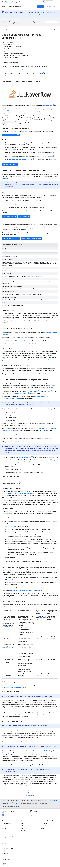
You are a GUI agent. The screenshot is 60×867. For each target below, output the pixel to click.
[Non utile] (57, 29)
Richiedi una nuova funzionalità (30, 238)
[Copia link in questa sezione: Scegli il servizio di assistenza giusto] (33, 329)
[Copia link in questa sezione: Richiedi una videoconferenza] (24, 721)
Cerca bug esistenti (8, 216)
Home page (4, 29)
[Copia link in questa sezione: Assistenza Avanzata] (18, 348)
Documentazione (31, 29)
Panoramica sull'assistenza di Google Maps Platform (20, 493)
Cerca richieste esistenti (10, 238)
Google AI (4, 850)
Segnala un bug (23, 216)
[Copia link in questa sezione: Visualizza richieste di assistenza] (22, 488)
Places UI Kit (8, 12)
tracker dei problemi (37, 73)
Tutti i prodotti (5, 853)
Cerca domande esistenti (10, 135)
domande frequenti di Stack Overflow (21, 159)
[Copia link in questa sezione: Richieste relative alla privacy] (20, 682)
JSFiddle (50, 156)
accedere (4, 111)
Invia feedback (52, 35)
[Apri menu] (2, 2)
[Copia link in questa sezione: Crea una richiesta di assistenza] (26, 435)
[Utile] (54, 29)
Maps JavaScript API (15, 7)
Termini (4, 859)
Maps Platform (19, 2)
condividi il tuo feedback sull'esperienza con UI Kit (26, 15)
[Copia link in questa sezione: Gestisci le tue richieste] (20, 477)
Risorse (17, 30)
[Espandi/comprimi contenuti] (13, 42)
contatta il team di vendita (37, 374)
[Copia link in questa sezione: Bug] (5, 192)
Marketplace (40, 450)
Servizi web (24, 831)
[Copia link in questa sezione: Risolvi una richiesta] (15, 508)
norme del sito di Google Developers (10, 803)
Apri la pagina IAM (10, 526)
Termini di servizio (45, 831)
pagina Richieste (25, 491)
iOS (22, 826)
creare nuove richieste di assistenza (43, 396)
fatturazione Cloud (47, 388)
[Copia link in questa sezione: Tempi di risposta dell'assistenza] (26, 602)
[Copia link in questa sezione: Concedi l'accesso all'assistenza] (26, 518)
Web (3, 7)
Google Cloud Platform (7, 848)
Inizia (40, 6)
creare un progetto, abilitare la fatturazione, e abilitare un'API (25, 590)
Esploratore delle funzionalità (9, 826)
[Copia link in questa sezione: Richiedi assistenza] (19, 63)
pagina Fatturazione (40, 448)
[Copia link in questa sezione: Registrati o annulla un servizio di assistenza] (34, 365)
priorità (7, 265)
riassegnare (18, 398)
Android (23, 823)
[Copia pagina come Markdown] (20, 38)
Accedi (56, 1)
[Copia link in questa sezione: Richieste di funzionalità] (17, 221)
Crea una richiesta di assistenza (22, 457)
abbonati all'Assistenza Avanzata (48, 746)
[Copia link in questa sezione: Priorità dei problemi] (15, 310)
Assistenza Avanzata (15, 182)
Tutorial (4, 828)
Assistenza (43, 828)
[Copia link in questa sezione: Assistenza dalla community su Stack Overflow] (43, 82)
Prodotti (11, 29)
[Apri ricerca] (41, 2)
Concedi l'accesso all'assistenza (47, 428)
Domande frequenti (7, 823)
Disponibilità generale (7, 626)
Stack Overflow (20, 70)
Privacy (9, 859)
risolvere (11, 398)
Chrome (4, 843)
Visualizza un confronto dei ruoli (10, 430)
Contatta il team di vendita (47, 826)
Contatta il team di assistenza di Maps (15, 76)
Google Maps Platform (20, 29)
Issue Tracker (47, 391)
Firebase (4, 845)
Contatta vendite (51, 6)
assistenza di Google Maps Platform (19, 341)
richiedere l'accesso (20, 442)
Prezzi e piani (44, 823)
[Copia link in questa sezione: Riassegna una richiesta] (20, 692)
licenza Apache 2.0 (38, 802)
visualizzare (5, 398)
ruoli (3, 523)
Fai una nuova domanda (9, 164)
